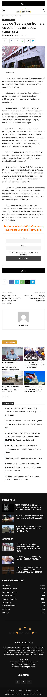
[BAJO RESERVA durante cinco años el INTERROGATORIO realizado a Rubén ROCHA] (12, 354)
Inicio (4, 16)
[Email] (27, 40)
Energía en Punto (8, 384)
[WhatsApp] (22, 40)
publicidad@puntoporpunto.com (23, 667)
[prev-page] (3, 396)
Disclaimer (10, 690)
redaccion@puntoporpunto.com (23, 664)
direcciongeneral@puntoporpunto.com (23, 662)
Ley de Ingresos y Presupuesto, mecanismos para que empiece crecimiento (12, 299)
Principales (18, 16)
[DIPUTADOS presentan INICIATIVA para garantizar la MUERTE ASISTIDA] (8, 560)
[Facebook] (11, 40)
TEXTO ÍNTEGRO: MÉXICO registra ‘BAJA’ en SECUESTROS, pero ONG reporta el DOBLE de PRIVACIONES (28, 507)
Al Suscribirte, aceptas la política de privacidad (24, 253)
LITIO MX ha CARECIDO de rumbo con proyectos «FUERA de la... (11, 389)
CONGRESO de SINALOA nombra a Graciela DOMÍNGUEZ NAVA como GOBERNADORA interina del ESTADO (28, 570)
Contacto (37, 690)
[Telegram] (32, 40)
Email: (23, 245)
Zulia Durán (9, 35)
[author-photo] (23, 322)
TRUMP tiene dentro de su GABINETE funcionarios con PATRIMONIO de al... (34, 389)
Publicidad (28, 690)
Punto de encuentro (9, 359)
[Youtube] (29, 682)
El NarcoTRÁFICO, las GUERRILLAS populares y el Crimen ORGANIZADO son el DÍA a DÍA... (28, 529)
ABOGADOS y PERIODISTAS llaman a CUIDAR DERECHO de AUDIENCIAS (34, 365)
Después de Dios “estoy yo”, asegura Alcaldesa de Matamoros (34, 298)
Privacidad (19, 690)
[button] (4, 10)
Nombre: (23, 238)
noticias (10, 16)
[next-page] (7, 396)
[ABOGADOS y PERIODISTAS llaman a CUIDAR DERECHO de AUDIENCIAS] (34, 354)
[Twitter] (17, 40)
